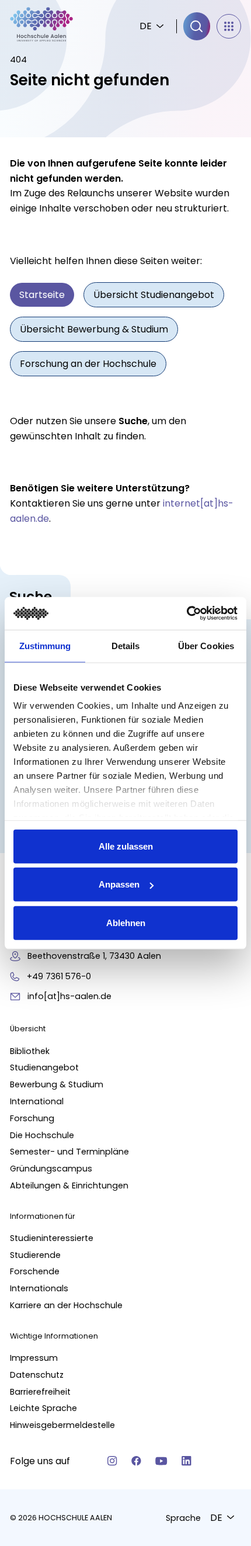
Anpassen (119, 884)
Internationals (39, 1288)
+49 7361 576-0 (59, 976)
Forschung (32, 1118)
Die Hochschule (42, 1135)
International (37, 1101)
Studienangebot (44, 1067)
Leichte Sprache (43, 1408)
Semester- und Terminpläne (69, 1151)
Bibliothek (30, 1051)
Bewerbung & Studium (56, 1084)
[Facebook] (136, 1461)
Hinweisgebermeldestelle (62, 1425)
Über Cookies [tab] (206, 645)
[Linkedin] (186, 1461)
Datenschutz (37, 1375)
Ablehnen (125, 922)
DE (146, 26)
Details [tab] (125, 645)
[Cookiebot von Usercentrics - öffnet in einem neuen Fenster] (186, 613)
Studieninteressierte (51, 1238)
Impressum (34, 1358)
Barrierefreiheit (40, 1392)
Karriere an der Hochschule (66, 1305)
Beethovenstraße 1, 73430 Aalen (94, 956)
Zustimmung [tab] (45, 645)
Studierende (35, 1255)
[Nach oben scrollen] (221, 1303)
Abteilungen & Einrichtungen (69, 1185)
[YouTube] (161, 1461)
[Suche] (196, 26)
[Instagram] (112, 1461)
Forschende (35, 1271)
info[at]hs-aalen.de (69, 996)
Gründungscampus (51, 1168)
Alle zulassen (126, 846)
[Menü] (229, 26)
